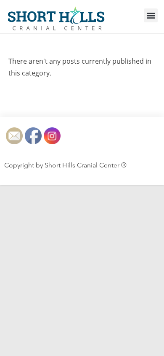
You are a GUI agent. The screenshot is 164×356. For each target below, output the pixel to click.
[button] (151, 15)
